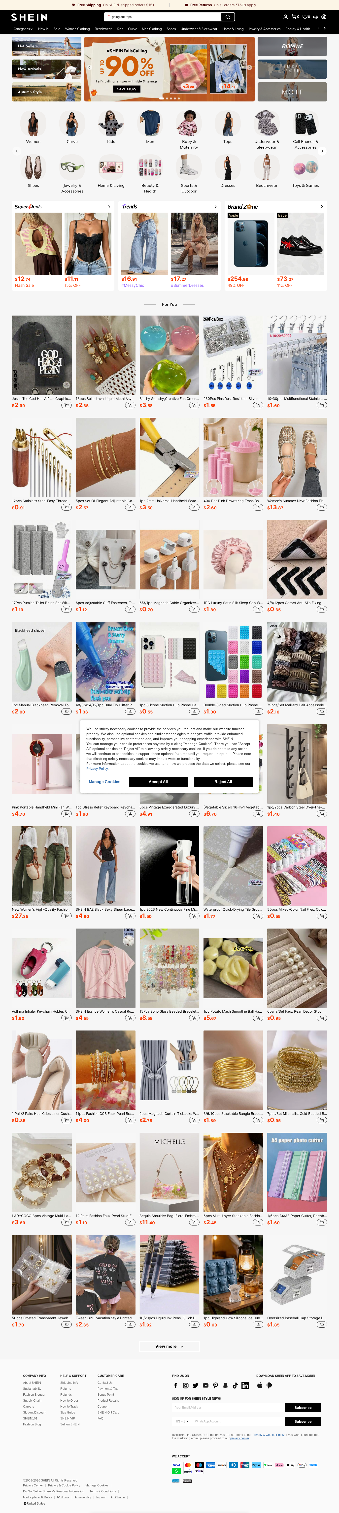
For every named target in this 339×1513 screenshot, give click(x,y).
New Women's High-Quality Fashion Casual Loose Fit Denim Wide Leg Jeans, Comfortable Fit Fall (42, 909)
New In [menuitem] (43, 29)
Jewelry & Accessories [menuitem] (264, 29)
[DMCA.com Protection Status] (187, 1480)
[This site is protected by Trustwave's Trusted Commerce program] (175, 1480)
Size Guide (67, 1412)
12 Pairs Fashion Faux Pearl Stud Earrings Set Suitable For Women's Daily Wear (106, 1216)
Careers (28, 1406)
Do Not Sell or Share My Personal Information (53, 1491)
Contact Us (105, 1382)
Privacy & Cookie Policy (268, 1435)
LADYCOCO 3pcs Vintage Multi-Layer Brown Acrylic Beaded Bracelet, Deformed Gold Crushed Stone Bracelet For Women (42, 1216)
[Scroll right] (324, 29)
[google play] (269, 1387)
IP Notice (63, 1497)
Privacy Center (33, 1485)
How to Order (69, 1400)
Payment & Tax (108, 1388)
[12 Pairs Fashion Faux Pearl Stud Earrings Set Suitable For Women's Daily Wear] (106, 1172)
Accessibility (82, 1497)
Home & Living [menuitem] (233, 29)
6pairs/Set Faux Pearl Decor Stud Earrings (297, 1011)
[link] (85, 5)
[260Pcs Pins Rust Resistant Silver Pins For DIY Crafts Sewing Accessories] (233, 355)
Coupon (103, 1406)
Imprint (100, 1497)
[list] (211, 1385)
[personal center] (286, 17)
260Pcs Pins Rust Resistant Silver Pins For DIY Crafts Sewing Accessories (233, 399)
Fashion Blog (32, 1424)
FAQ (100, 1418)
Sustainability (32, 1388)
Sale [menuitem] (57, 29)
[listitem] (42, 363)
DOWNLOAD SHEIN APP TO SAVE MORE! (285, 1376)
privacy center (239, 1438)
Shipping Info (69, 1382)
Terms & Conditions (103, 1491)
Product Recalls (108, 1400)
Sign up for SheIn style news (196, 1398)
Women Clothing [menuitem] (77, 29)
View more (166, 1346)
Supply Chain (32, 1400)
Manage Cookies (96, 1485)
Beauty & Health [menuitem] (297, 29)
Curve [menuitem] (132, 29)
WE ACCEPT (181, 1456)
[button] (315, 17)
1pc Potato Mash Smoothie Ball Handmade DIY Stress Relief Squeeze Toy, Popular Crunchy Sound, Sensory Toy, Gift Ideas (233, 1011)
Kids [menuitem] (120, 29)
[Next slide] (249, 67)
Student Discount (34, 1412)
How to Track (69, 1406)
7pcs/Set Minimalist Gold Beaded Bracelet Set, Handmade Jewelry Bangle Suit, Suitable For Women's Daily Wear (297, 1114)
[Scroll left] (318, 29)
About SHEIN (32, 1382)
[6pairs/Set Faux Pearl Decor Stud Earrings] (297, 968)
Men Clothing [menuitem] (152, 29)
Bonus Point (106, 1394)
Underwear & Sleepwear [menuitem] (199, 29)
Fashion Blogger (34, 1394)
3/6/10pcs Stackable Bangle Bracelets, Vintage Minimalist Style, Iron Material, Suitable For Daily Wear (233, 1114)
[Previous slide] (90, 67)
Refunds (66, 1394)
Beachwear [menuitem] (103, 29)
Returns (65, 1388)
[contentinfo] (246, 1468)
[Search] (228, 17)
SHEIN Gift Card (108, 1412)
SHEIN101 (30, 1418)
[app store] (259, 1387)
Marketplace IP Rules (37, 1497)
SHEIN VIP (67, 1418)
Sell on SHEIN (70, 1424)
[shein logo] (29, 17)
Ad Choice (118, 1497)
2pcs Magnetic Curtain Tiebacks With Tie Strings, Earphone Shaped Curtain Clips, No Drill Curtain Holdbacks (169, 1114)
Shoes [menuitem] (171, 29)
